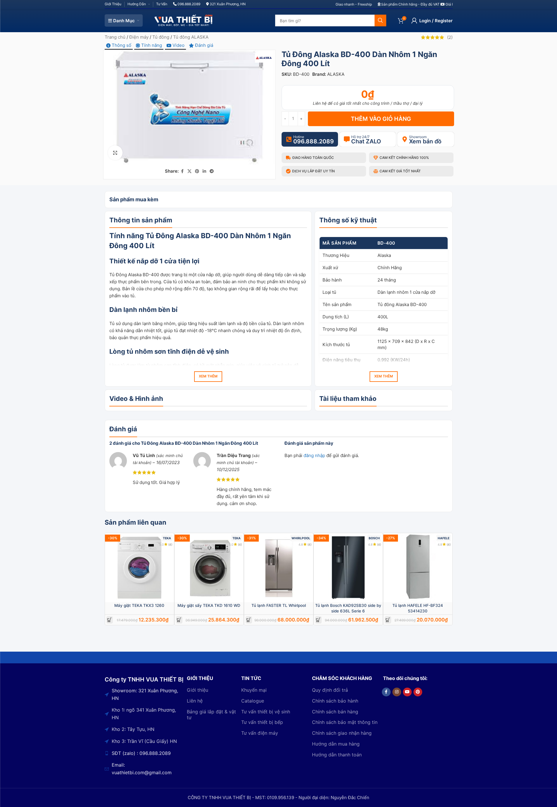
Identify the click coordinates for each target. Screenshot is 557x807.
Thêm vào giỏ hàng (381, 118)
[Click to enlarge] (115, 152)
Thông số (121, 45)
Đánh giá (203, 45)
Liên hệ (195, 701)
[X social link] (189, 171)
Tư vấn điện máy (259, 733)
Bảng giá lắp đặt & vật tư (211, 715)
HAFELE (443, 538)
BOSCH (374, 538)
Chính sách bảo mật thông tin (344, 722)
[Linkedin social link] (204, 171)
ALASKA (335, 74)
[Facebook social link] (182, 171)
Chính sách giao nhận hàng (342, 733)
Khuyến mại (254, 690)
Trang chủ (115, 37)
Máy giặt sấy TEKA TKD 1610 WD (208, 605)
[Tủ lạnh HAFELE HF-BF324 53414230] (417, 567)
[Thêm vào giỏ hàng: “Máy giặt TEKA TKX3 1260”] (109, 620)
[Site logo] (183, 20)
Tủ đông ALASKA (190, 37)
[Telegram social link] (211, 171)
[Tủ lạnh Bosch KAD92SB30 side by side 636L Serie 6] (348, 567)
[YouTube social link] (407, 692)
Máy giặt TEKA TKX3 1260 (139, 605)
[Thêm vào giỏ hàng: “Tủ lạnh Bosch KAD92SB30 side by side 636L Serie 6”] (318, 620)
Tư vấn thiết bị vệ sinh (265, 712)
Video (177, 45)
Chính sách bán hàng (335, 712)
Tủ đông (160, 37)
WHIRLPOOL (301, 538)
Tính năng (151, 45)
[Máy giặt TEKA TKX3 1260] (139, 567)
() (450, 37)
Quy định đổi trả (330, 690)
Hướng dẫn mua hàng (336, 744)
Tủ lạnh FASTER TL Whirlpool (278, 605)
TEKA (167, 538)
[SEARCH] (380, 20)
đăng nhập (314, 455)
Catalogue (252, 701)
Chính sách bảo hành (335, 701)
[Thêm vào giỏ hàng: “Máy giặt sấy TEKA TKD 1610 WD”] (179, 620)
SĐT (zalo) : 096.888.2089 (141, 753)
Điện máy (139, 37)
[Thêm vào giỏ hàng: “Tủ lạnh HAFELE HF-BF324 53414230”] (388, 620)
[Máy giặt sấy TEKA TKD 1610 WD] (209, 567)
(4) (170, 544)
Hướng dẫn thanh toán (337, 755)
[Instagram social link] (396, 692)
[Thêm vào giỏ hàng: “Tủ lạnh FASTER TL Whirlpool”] (248, 620)
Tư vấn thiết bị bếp (262, 722)
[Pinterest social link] (197, 171)
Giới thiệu (197, 690)
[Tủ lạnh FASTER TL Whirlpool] (278, 567)
